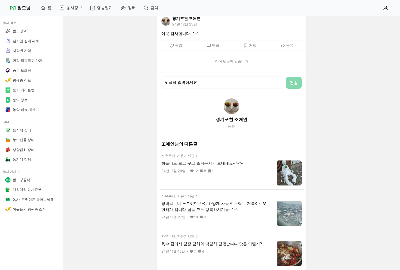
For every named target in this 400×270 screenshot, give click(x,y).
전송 (294, 82)
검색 (154, 7)
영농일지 (105, 7)
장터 (132, 7)
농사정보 (74, 7)
